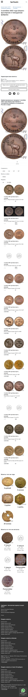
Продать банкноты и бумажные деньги (9, 631)
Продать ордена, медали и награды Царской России (12, 632)
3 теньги (7, 545)
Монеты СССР (4, 610)
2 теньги (20, 546)
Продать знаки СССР (5, 634)
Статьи (2, 615)
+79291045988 (4, 689)
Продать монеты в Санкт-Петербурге (12, 667)
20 (3, 182)
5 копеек (20, 490)
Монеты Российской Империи (7, 609)
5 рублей (7, 488)
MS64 (4, 176)
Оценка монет (4, 621)
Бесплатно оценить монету (14, 89)
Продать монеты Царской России (8, 624)
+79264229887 (4, 662)
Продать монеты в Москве (8, 638)
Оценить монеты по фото (23, 694)
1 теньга (7, 567)
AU (9, 171)
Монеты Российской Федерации (8, 612)
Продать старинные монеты (7, 629)
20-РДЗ (9, 182)
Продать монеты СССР (6, 623)
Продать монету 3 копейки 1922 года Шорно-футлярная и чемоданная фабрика (14, 85)
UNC (4, 171)
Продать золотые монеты (6, 626)
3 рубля (7, 505)
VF (18, 171)
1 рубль (21, 507)
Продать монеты (6, 619)
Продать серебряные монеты (7, 627)
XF (14, 171)
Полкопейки (20, 567)
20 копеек (7, 524)
